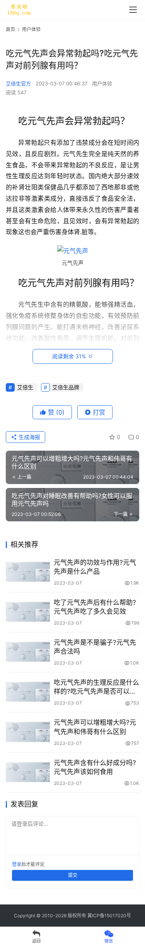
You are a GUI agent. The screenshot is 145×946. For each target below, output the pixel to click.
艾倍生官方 (18, 83)
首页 (10, 29)
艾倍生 (25, 387)
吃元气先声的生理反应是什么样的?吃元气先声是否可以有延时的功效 (96, 687)
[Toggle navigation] (133, 10)
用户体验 (102, 83)
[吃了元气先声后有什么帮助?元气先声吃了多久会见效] (28, 612)
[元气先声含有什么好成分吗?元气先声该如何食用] (28, 772)
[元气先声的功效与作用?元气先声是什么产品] (28, 572)
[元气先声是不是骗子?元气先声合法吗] (28, 652)
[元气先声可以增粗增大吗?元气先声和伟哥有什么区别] (28, 732)
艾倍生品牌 (65, 387)
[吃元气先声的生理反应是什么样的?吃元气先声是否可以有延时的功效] (28, 692)
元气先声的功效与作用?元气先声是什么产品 (95, 567)
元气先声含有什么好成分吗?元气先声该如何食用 (95, 767)
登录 (16, 864)
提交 (72, 875)
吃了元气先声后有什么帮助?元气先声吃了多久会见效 (95, 607)
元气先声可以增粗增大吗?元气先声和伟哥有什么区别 (95, 727)
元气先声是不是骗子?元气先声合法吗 (95, 647)
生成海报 (28, 437)
